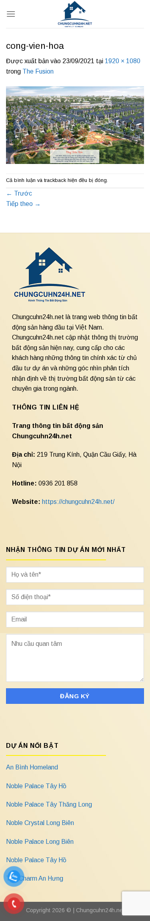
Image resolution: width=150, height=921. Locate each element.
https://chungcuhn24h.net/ (78, 501)
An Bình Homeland (32, 767)
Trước (19, 193)
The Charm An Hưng (34, 878)
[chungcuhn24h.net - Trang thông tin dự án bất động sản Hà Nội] (75, 14)
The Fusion (38, 71)
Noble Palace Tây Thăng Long (49, 804)
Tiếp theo (23, 203)
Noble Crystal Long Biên (40, 822)
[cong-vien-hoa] (75, 124)
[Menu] (11, 14)
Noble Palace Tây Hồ (36, 786)
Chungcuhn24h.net (100, 910)
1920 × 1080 (122, 61)
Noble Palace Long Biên (40, 841)
